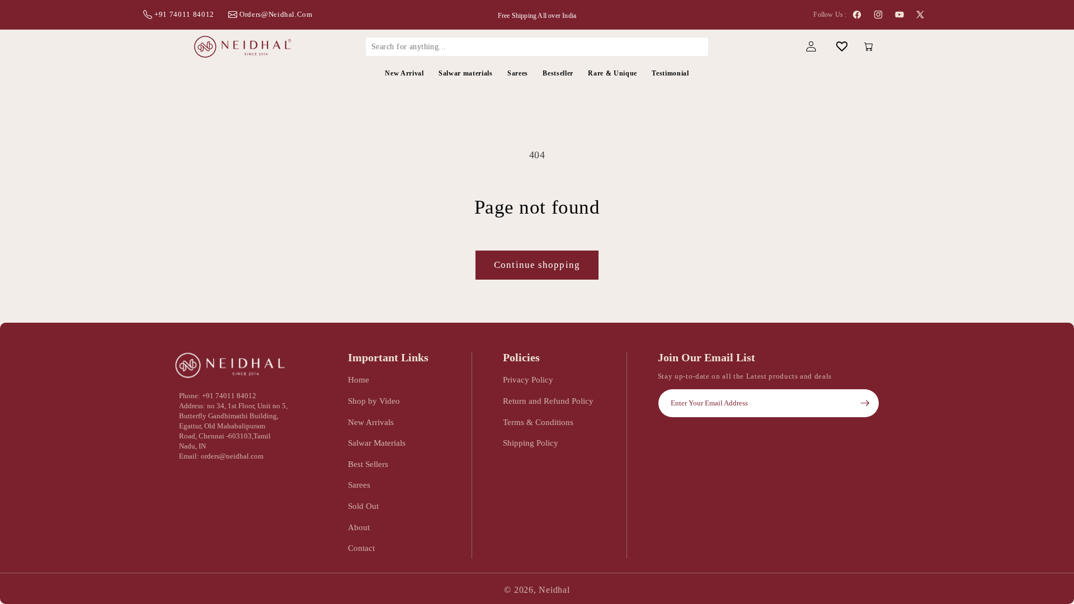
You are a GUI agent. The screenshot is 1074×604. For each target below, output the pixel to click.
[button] (780, 46)
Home (358, 379)
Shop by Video (374, 400)
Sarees (359, 484)
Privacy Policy (528, 379)
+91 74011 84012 (184, 14)
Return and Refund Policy (548, 400)
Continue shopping (537, 264)
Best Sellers (368, 464)
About (359, 527)
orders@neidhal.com (276, 14)
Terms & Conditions (538, 422)
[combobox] (537, 46)
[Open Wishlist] (841, 46)
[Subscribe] (864, 403)
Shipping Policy (530, 442)
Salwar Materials (377, 442)
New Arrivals (371, 422)
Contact (361, 548)
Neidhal (554, 589)
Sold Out (363, 506)
